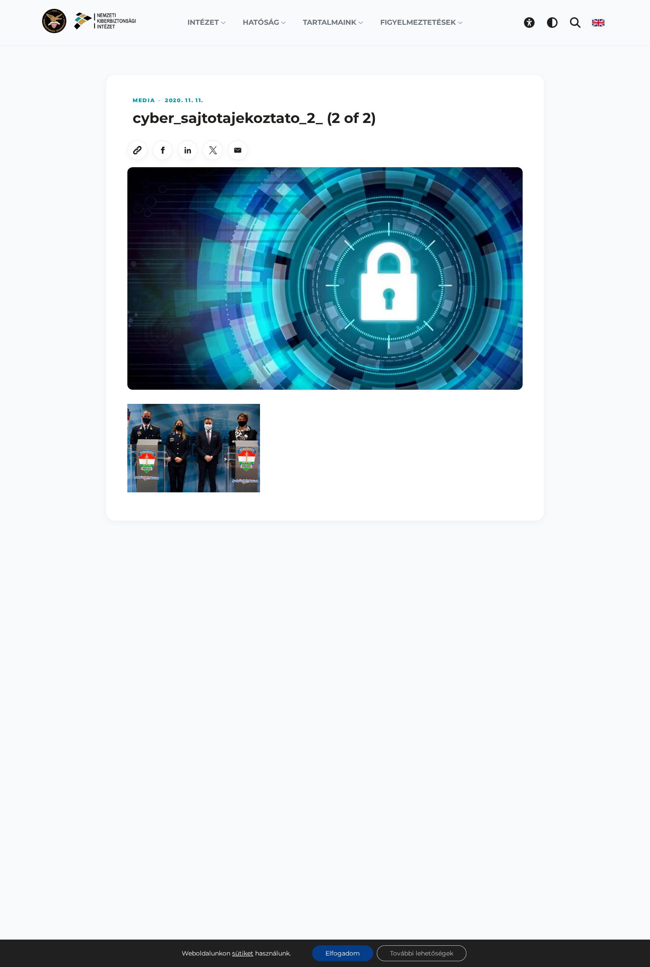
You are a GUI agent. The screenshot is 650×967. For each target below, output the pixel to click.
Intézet (203, 22)
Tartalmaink (329, 22)
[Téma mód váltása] (552, 22)
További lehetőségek (421, 953)
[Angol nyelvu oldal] (598, 22)
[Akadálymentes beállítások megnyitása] (529, 22)
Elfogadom (342, 953)
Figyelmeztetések (418, 22)
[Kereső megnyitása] (575, 22)
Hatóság (261, 22)
